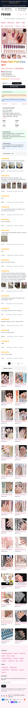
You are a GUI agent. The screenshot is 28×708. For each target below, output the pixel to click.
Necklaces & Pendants (7, 658)
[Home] (1, 26)
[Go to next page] (21, 363)
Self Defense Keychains (7, 653)
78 (18, 363)
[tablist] (14, 153)
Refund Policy (5, 667)
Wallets (21, 660)
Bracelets (16, 658)
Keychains (4, 660)
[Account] (23, 14)
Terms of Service (5, 669)
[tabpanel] (14, 260)
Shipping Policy (13, 667)
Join (4, 686)
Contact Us (21, 669)
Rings (23, 22)
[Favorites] (17, 14)
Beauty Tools (10, 22)
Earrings (13, 655)
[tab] (8, 153)
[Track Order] (20, 14)
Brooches (22, 658)
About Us (4, 672)
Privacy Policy (14, 669)
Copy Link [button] (14, 103)
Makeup (3, 22)
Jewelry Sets (11, 660)
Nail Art (18, 22)
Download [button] (24, 103)
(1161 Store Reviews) (15, 79)
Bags (17, 660)
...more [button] (4, 117)
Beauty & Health (9, 26)
